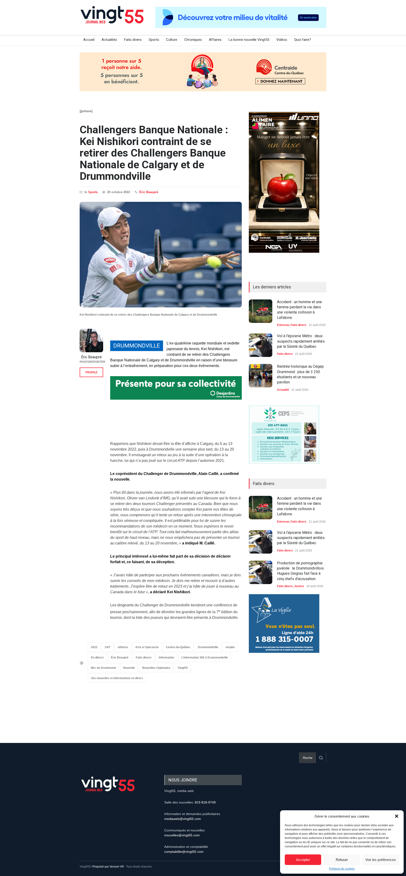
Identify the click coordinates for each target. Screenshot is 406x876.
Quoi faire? (302, 40)
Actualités (109, 40)
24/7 (107, 647)
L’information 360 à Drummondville (204, 657)
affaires (123, 647)
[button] (396, 816)
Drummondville (208, 647)
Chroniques (193, 40)
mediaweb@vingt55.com (182, 819)
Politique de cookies (342, 868)
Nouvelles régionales (156, 667)
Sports (154, 40)
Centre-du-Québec (178, 647)
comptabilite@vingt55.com (183, 851)
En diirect (97, 657)
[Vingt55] (112, 20)
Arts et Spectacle (147, 647)
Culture (171, 40)
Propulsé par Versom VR (108, 866)
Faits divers (133, 40)
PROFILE (92, 372)
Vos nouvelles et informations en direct (117, 678)
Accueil (88, 40)
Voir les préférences (380, 860)
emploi (230, 647)
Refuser (342, 860)
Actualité (283, 389)
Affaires (215, 40)
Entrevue (283, 325)
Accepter (303, 860)
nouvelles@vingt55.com (182, 835)
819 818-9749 (205, 802)
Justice (299, 586)
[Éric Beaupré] (91, 340)
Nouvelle (129, 667)
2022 (94, 647)
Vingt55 (183, 667)
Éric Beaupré (148, 192)
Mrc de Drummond (103, 667)
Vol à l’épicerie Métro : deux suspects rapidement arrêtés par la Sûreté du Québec (301, 341)
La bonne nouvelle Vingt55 (249, 40)
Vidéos (281, 40)
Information (166, 657)
